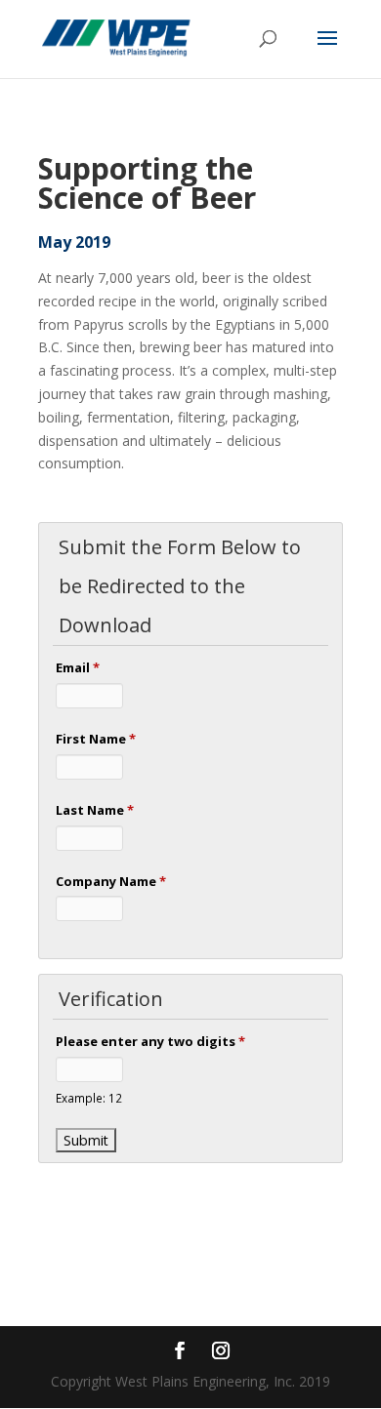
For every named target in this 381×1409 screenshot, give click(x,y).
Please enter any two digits (150, 1041)
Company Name (111, 881)
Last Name (95, 810)
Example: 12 (89, 1098)
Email (78, 667)
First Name (96, 738)
